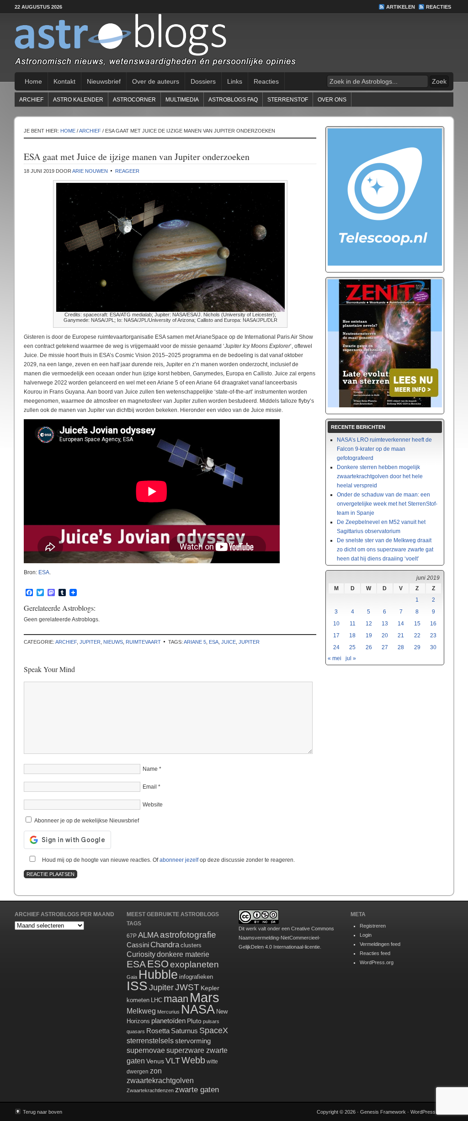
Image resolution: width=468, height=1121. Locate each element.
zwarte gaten (197, 1089)
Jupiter (90, 642)
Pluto (194, 1021)
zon (156, 1071)
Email (150, 787)
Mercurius (168, 1011)
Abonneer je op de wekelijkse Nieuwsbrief (86, 820)
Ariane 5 (195, 642)
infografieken (196, 976)
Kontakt (64, 81)
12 (369, 623)
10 (336, 623)
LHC (156, 1000)
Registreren (373, 926)
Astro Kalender (78, 99)
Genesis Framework (383, 1112)
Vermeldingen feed (380, 944)
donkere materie (183, 954)
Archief (31, 99)
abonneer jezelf (179, 860)
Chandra (164, 944)
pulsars (211, 1021)
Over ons (332, 99)
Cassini (138, 945)
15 (417, 623)
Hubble (158, 974)
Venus (155, 1061)
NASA (198, 1009)
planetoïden (168, 1021)
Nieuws (113, 642)
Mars (204, 997)
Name (150, 769)
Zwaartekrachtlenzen (150, 1090)
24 (336, 647)
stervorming (193, 1041)
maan (176, 998)
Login (366, 935)
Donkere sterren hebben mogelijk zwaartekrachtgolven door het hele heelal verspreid (380, 476)
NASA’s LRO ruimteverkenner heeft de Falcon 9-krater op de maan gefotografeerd (384, 449)
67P (132, 936)
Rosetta (158, 1031)
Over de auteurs (155, 81)
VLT (172, 1060)
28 (401, 647)
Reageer (127, 171)
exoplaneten (194, 964)
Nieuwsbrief (104, 81)
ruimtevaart (143, 642)
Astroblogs (234, 43)
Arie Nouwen (90, 171)
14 (401, 623)
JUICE (228, 642)
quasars (136, 1031)
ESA (43, 572)
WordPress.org (377, 962)
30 (433, 647)
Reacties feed (375, 953)
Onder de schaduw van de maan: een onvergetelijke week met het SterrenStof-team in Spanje (387, 503)
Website (153, 804)
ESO (158, 964)
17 (336, 635)
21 (401, 635)
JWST (187, 987)
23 (433, 635)
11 (353, 623)
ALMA (148, 935)
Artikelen (400, 7)
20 (385, 635)
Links (234, 81)
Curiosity (141, 954)
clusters (191, 945)
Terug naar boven (42, 1112)
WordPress (423, 1112)
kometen (138, 1000)
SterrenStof (287, 99)
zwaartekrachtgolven (160, 1080)
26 (369, 647)
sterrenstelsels (150, 1040)
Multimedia (182, 99)
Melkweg (141, 1011)
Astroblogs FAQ (233, 99)
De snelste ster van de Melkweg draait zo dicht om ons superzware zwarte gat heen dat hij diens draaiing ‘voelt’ (385, 549)
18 (352, 635)
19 (369, 635)
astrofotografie (188, 935)
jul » (351, 658)
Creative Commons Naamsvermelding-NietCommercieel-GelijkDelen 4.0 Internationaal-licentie (286, 938)
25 (352, 647)
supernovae (146, 1050)
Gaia (132, 977)
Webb (193, 1060)
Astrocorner (134, 99)
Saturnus (184, 1031)
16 (433, 623)
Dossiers (203, 81)
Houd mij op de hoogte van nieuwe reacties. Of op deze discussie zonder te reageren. (168, 860)
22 (417, 635)
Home (33, 81)
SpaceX (213, 1030)
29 (417, 647)
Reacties (438, 7)
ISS (137, 986)
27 (385, 647)
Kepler (210, 988)
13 (385, 623)
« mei (334, 658)
